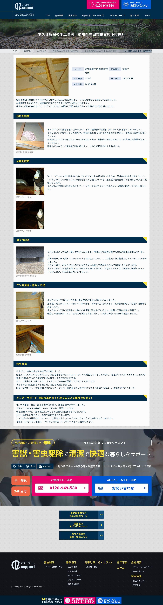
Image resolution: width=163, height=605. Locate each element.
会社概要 (136, 562)
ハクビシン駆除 (74, 575)
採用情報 (136, 576)
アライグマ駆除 (74, 579)
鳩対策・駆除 (92, 567)
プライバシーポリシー (142, 567)
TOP (47, 15)
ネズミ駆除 (41, 51)
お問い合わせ (139, 4)
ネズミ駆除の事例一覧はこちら (86, 535)
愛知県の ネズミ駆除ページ (86, 525)
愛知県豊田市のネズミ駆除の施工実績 (101, 51)
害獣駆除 (72, 15)
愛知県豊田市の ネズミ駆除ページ (86, 514)
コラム (147, 15)
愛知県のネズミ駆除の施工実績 (66, 51)
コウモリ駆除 (73, 584)
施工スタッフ (138, 581)
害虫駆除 (59, 15)
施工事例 (134, 15)
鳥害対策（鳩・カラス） (93, 15)
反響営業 (136, 585)
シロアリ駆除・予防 (54, 567)
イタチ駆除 (72, 571)
